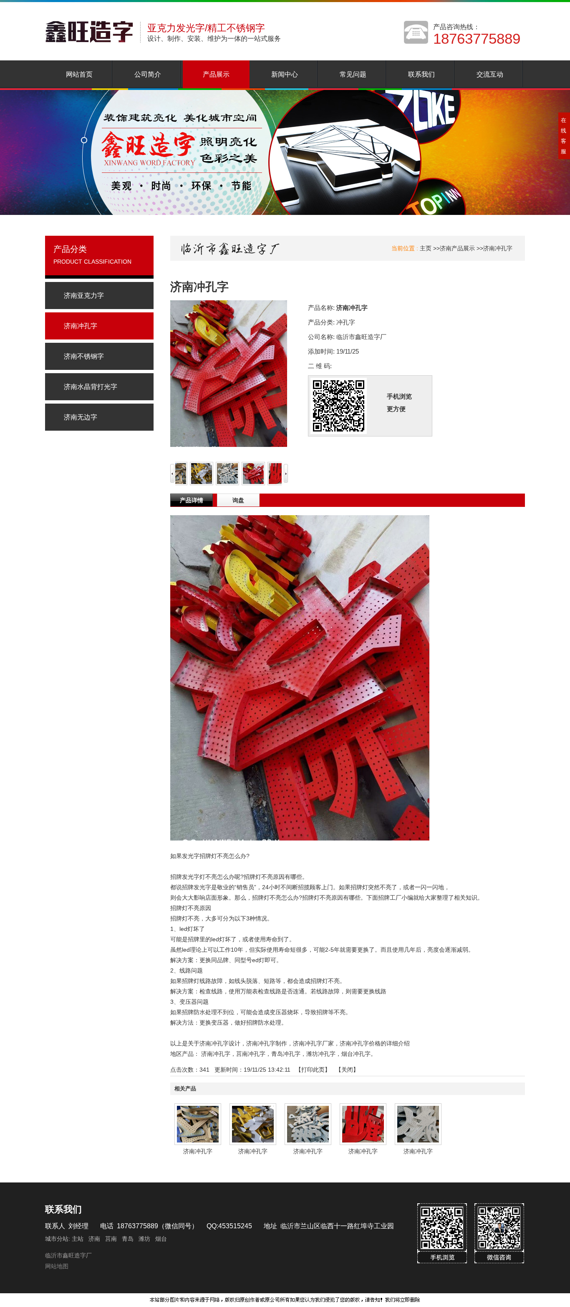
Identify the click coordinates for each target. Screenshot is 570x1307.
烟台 (161, 1238)
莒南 (111, 1238)
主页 (425, 248)
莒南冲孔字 (250, 1053)
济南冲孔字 (497, 248)
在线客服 (563, 136)
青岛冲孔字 (285, 1053)
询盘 (238, 500)
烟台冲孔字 (356, 1053)
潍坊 (144, 1238)
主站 (76, 1238)
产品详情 (191, 500)
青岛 (128, 1238)
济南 (94, 1238)
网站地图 (56, 1266)
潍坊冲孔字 (320, 1053)
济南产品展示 (457, 248)
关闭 (347, 1069)
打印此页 (313, 1069)
